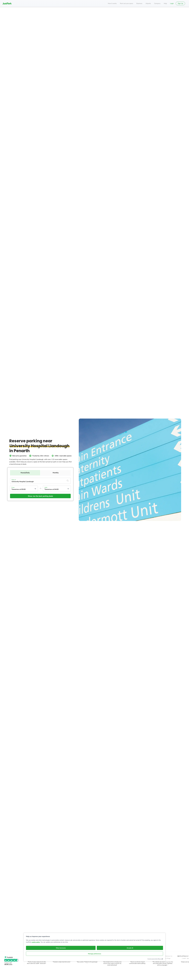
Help (165, 3)
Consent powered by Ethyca (154, 959)
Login (172, 3)
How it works (112, 3)
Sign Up (180, 3)
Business (139, 3)
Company (157, 3)
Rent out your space (126, 3)
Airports (148, 3)
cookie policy (36, 942)
